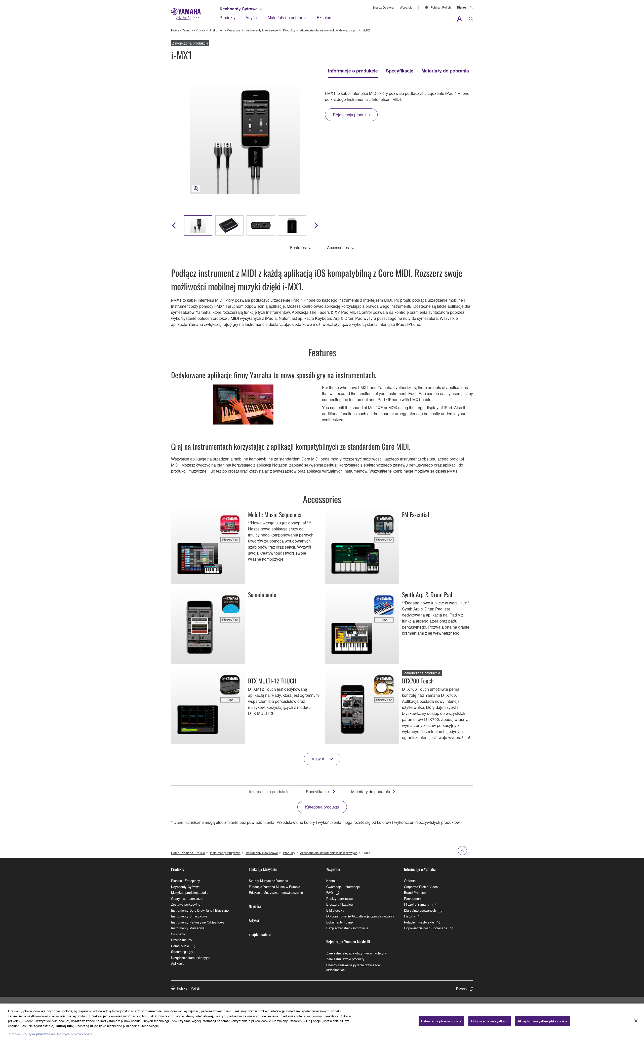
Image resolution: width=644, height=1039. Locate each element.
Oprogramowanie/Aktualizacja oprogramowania (360, 916)
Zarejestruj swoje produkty (345, 958)
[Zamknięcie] (635, 1020)
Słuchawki (178, 934)
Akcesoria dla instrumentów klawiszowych (328, 30)
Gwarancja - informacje (343, 886)
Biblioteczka (335, 910)
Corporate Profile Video (421, 886)
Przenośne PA (181, 939)
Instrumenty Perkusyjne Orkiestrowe (197, 922)
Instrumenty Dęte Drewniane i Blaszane (200, 910)
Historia (409, 916)
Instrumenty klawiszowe (262, 30)
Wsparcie (406, 7)
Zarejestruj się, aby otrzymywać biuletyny (356, 953)
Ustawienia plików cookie (441, 1020)
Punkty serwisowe (339, 898)
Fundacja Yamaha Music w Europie (274, 886)
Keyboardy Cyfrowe (239, 9)
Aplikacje (177, 963)
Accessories (338, 247)
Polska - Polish (440, 7)
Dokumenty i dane (339, 922)
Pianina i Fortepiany (185, 880)
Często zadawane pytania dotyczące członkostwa (353, 967)
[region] (322, 1021)
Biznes (462, 7)
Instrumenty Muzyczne (225, 30)
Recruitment (413, 898)
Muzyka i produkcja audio (189, 892)
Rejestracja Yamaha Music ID (348, 942)
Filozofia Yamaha (416, 904)
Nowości (255, 906)
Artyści (252, 17)
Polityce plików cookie (74, 1033)
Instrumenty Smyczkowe (189, 916)
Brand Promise (415, 892)
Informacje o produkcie (353, 70)
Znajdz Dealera (383, 7)
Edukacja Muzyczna (263, 869)
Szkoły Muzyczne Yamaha (268, 880)
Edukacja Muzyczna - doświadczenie (276, 892)
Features (298, 247)
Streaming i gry (182, 951)
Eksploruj (325, 17)
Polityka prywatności (38, 1033)
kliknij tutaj (65, 1025)
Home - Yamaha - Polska (188, 30)
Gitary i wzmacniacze (187, 898)
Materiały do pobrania (287, 17)
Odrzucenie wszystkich (489, 1020)
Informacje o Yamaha (420, 869)
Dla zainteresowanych (420, 910)
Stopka (15, 1033)
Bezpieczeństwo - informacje (347, 928)
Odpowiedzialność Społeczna (425, 928)
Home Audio (180, 945)
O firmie (410, 880)
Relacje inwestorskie (419, 922)
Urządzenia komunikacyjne (190, 957)
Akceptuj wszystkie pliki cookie (543, 1020)
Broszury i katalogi (339, 904)
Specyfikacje (399, 70)
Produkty (227, 17)
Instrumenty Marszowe (187, 928)
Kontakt (332, 880)
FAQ (329, 892)
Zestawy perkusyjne (185, 904)
